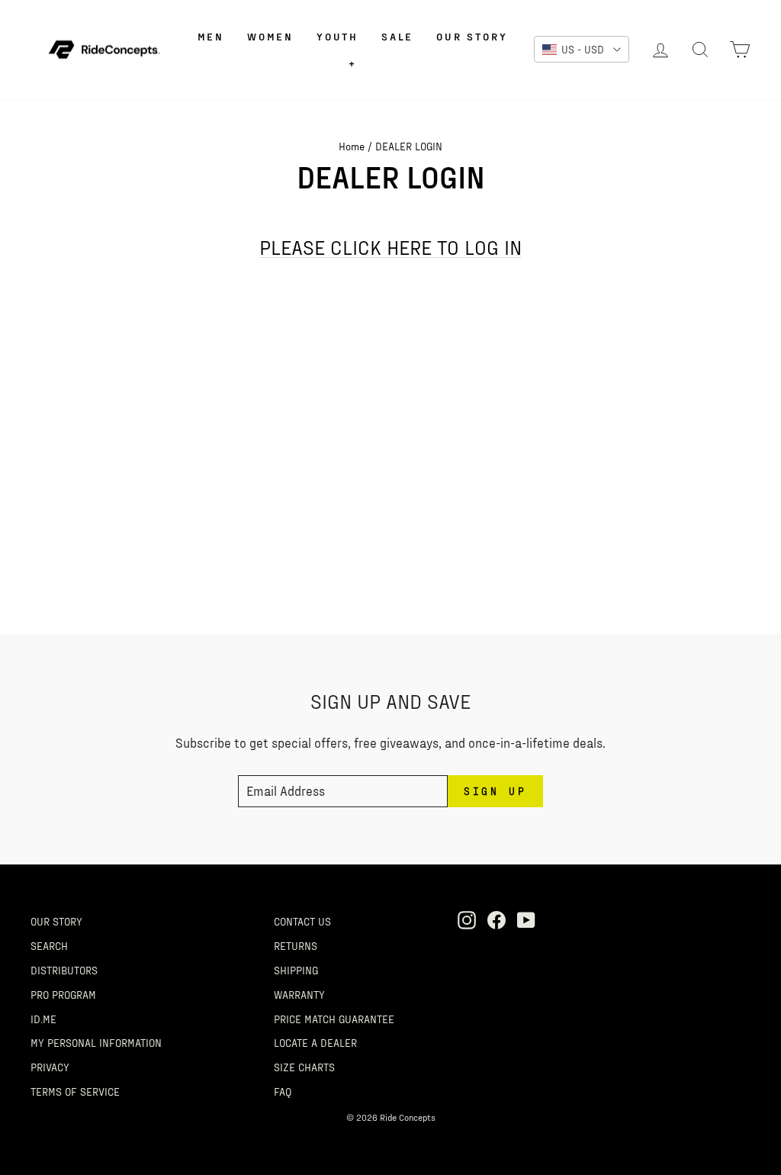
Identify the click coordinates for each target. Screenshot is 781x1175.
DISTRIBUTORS (64, 970)
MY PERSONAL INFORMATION (96, 1042)
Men (211, 36)
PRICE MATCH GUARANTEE (334, 1018)
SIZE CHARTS (304, 1067)
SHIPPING (296, 970)
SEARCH (49, 945)
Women (270, 36)
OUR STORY (56, 921)
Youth (337, 36)
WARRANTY (299, 994)
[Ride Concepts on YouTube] (526, 919)
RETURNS (295, 945)
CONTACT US (302, 921)
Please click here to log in (390, 247)
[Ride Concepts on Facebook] (496, 919)
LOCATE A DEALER (315, 1042)
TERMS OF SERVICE (75, 1091)
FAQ (282, 1091)
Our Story (471, 36)
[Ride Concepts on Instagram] (467, 919)
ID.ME (43, 1018)
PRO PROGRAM (63, 994)
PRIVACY (50, 1067)
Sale (397, 36)
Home (352, 146)
